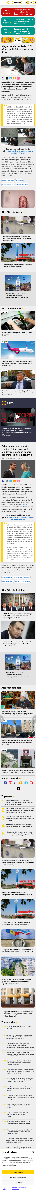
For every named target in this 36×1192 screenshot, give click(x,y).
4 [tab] (20, 303)
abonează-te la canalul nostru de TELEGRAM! (20, 152)
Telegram (10, 78)
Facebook (3, 78)
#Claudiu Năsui (7, 577)
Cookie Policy (5, 1188)
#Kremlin (27, 577)
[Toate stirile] (7, 2)
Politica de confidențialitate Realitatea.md (19, 1188)
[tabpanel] (18, 286)
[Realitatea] (15, 2)
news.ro (24, 504)
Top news (6, 796)
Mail (18, 78)
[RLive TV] (8, 403)
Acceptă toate (18, 1172)
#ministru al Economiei (22, 581)
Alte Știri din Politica (13, 590)
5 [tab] (22, 303)
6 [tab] (23, 441)
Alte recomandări (11, 308)
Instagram (10, 783)
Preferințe (18, 1182)
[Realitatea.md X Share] (7, 78)
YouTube (31, 783)
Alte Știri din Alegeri (12, 212)
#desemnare (18, 577)
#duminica (19, 180)
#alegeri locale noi (8, 180)
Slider (15, 459)
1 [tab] (14, 303)
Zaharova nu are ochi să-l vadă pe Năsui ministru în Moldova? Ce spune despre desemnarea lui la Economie (16, 450)
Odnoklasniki (14, 78)
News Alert (6, 11)
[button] (33, 1153)
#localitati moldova (8, 185)
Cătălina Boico (24, 56)
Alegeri (16, 56)
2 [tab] (16, 303)
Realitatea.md (23, 459)
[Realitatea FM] (27, 2)
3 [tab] (18, 303)
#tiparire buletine (22, 185)
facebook (5, 783)
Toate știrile (8, 1022)
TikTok (18, 789)
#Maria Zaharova (7, 581)
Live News (6, 21)
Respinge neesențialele (18, 1177)
